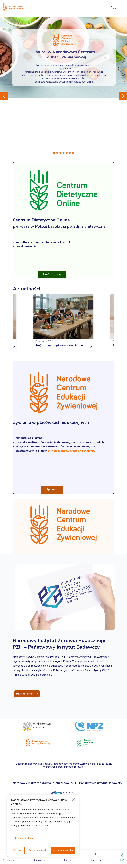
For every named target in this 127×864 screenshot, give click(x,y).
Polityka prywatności (23, 838)
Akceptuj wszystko (63, 850)
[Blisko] (74, 799)
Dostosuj (18, 850)
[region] (43, 825)
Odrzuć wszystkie (37, 850)
